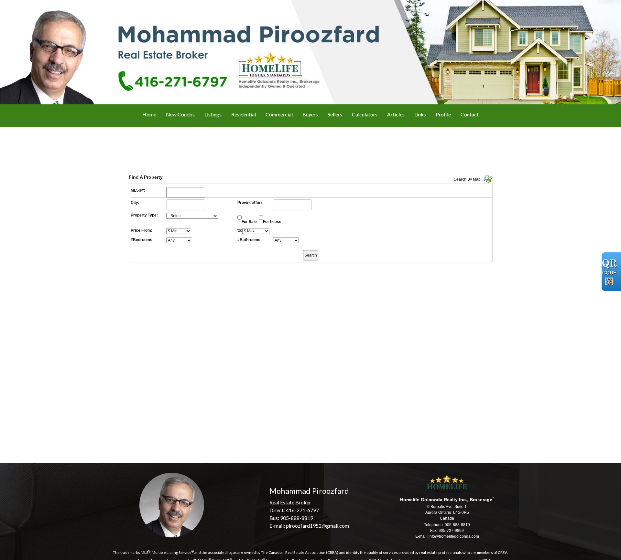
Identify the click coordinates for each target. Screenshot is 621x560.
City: (135, 202)
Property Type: (144, 215)
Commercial (279, 114)
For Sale (249, 221)
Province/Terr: (250, 202)
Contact (470, 114)
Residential (243, 114)
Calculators (364, 114)
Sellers (335, 114)
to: (239, 230)
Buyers (310, 114)
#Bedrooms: (142, 240)
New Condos (180, 114)
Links (420, 114)
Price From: (141, 230)
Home (149, 114)
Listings (213, 114)
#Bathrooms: (249, 240)
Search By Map (467, 179)
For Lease (272, 221)
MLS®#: (138, 190)
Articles (396, 114)
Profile (443, 114)
